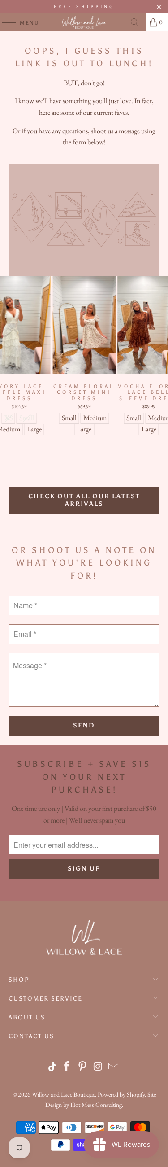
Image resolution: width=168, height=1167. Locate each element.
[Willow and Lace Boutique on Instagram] (98, 1067)
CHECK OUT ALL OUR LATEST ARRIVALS (84, 500)
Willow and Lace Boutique (63, 1094)
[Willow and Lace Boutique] (84, 22)
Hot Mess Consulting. (96, 1105)
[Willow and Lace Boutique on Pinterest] (82, 1067)
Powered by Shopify (121, 1094)
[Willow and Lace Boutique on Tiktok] (52, 1067)
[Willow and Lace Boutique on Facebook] (67, 1067)
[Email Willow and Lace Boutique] (114, 1067)
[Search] (134, 22)
